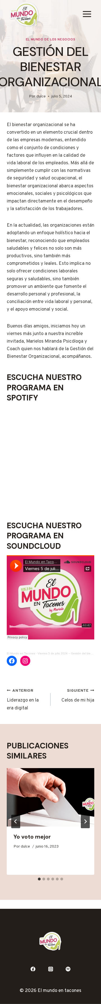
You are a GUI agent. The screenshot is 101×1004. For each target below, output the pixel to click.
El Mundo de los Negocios (50, 39)
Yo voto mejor (32, 836)
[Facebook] (33, 969)
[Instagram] (50, 969)
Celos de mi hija (77, 696)
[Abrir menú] (86, 14)
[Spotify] (68, 969)
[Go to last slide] (15, 821)
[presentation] (50, 797)
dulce (41, 96)
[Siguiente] (85, 821)
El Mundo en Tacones (21, 653)
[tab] (39, 879)
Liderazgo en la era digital (23, 699)
